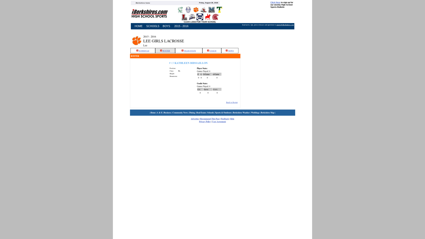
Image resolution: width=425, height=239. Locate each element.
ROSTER (166, 50)
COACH (213, 50)
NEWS (231, 50)
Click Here (275, 2)
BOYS (166, 26)
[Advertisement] (267, 39)
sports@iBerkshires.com (285, 25)
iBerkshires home (143, 3)
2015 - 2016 (181, 26)
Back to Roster (232, 102)
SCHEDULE (144, 50)
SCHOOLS (152, 26)
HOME (139, 26)
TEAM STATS (190, 50)
